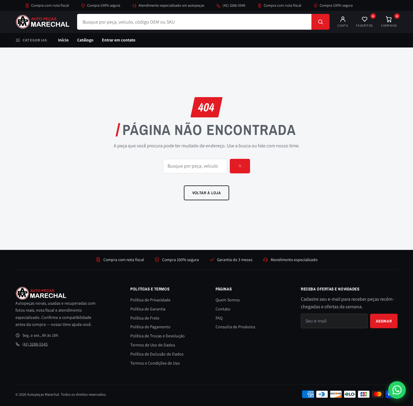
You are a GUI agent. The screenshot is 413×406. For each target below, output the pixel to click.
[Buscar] (320, 22)
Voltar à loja (206, 192)
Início (63, 40)
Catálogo (85, 40)
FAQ (219, 318)
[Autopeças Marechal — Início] (42, 22)
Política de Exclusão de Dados (157, 354)
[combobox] (194, 22)
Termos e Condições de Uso (155, 363)
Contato (223, 309)
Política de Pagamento (150, 326)
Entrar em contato (118, 40)
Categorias (35, 40)
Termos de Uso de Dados (152, 345)
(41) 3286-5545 (230, 5)
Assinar (384, 321)
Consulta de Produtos (235, 326)
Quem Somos (228, 300)
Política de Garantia (147, 309)
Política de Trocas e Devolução (157, 336)
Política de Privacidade (150, 300)
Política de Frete (144, 318)
